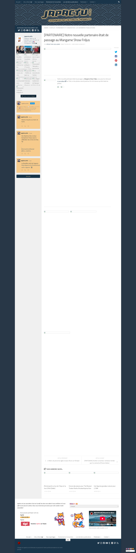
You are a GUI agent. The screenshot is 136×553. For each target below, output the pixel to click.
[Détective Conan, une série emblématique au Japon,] (20, 73)
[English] (71, 504)
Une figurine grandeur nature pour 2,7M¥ (105, 487)
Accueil (18, 2)
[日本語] (75, 504)
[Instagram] (22, 30)
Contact (92, 2)
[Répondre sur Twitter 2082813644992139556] (22, 126)
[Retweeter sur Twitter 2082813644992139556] (25, 126)
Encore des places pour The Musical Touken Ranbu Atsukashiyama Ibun (80, 487)
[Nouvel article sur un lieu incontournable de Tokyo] (20, 65)
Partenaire (83, 2)
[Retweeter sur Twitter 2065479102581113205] (25, 154)
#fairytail (32, 149)
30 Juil (30, 117)
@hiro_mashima (26, 151)
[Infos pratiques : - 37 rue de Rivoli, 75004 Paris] (28, 65)
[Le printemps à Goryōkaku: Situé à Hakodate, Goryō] (28, 57)
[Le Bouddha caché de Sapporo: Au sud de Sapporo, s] (20, 57)
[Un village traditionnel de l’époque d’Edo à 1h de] (36, 81)
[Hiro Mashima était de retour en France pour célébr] (36, 49)
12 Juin (30, 133)
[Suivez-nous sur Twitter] (19, 30)
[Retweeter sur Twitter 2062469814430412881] (25, 170)
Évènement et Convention (53, 2)
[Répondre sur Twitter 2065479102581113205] (22, 154)
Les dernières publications (70, 2)
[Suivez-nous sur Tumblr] (30, 30)
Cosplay (52, 28)
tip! (25, 524)
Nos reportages (39, 2)
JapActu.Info (24, 117)
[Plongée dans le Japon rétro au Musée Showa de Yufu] (36, 57)
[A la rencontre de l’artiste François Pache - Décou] (36, 73)
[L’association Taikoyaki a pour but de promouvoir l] (36, 65)
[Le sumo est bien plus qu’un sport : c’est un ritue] (20, 49)
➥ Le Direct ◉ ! (28, 2)
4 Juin (30, 160)
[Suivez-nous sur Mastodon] (35, 30)
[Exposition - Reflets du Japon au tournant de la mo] (28, 73)
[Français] (73, 504)
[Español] (77, 504)
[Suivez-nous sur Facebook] (24, 30)
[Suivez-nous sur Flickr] (33, 30)
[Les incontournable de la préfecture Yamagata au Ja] (20, 81)
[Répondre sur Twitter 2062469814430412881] (22, 170)
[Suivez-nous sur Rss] (38, 30)
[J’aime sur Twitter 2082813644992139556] (28, 126)
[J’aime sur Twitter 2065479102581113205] (28, 154)
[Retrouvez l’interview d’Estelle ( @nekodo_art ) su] (28, 81)
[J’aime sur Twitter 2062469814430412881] (28, 170)
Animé (46, 28)
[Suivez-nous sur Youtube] (27, 30)
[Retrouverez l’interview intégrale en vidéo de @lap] (20, 89)
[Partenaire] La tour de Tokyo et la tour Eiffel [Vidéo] (55, 487)
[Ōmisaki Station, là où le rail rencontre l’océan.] (28, 49)
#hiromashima (25, 149)
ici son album (61, 81)
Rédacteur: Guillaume (53, 44)
